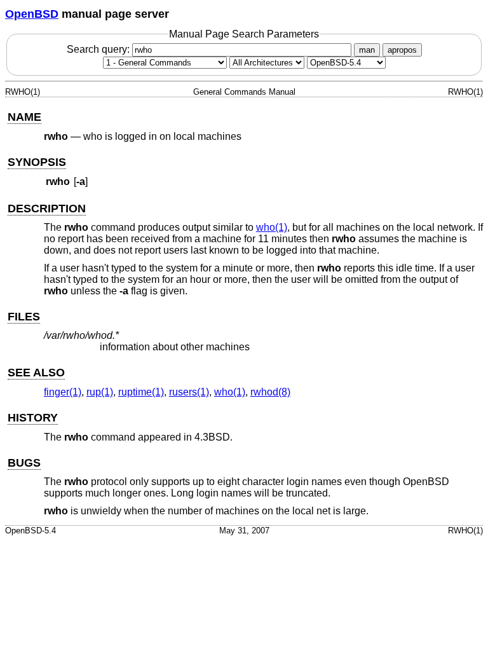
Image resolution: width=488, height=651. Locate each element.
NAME (24, 117)
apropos (402, 50)
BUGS (24, 462)
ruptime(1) (141, 392)
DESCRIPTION (47, 208)
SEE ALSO (36, 372)
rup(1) (99, 392)
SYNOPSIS (37, 162)
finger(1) (62, 392)
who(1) (271, 227)
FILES (24, 316)
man (367, 50)
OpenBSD (31, 14)
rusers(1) (189, 392)
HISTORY (33, 417)
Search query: (99, 49)
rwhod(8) (270, 392)
